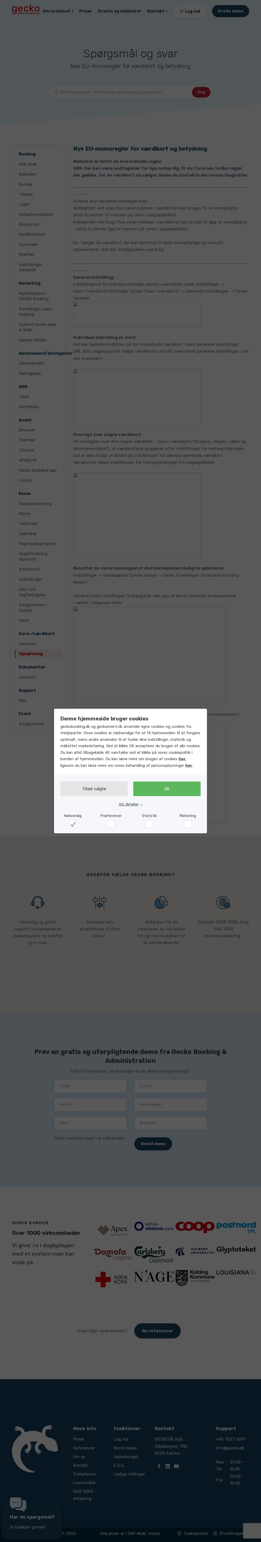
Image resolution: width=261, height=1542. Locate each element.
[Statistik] (149, 824)
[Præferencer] (111, 824)
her (182, 759)
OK (166, 788)
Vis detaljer (129, 804)
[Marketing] (188, 824)
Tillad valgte (94, 788)
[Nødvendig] (73, 824)
